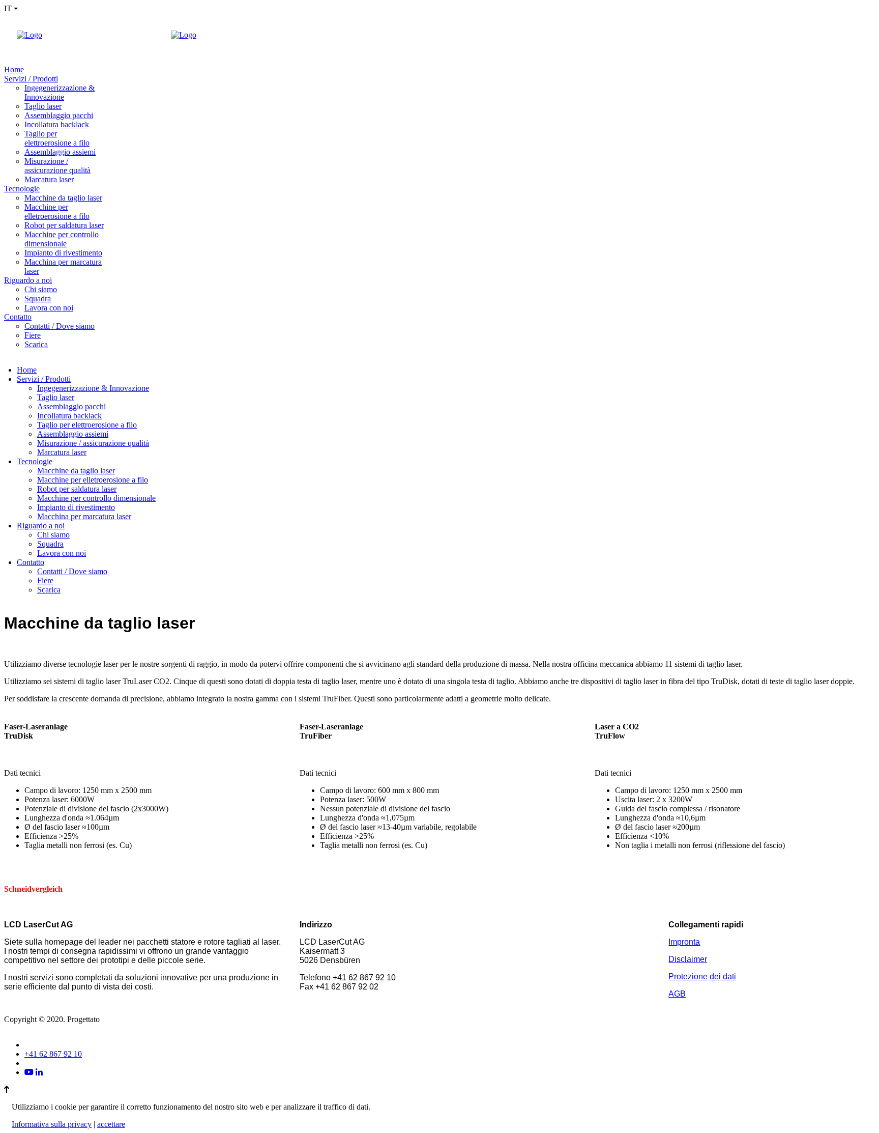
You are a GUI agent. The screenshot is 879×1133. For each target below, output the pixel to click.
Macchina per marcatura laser (84, 516)
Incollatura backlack (56, 124)
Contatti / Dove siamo (59, 326)
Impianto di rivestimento (63, 252)
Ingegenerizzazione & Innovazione (59, 92)
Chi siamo (40, 289)
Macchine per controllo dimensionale (61, 239)
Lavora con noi (48, 307)
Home (14, 69)
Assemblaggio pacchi (58, 115)
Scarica (36, 344)
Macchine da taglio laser (63, 197)
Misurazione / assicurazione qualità (57, 166)
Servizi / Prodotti (31, 78)
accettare (111, 1124)
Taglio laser (43, 106)
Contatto (18, 317)
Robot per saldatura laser (64, 225)
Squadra (37, 298)
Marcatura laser (49, 179)
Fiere (32, 335)
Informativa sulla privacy (52, 1124)
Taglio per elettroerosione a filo (57, 138)
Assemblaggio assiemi (60, 152)
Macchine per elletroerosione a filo (57, 211)
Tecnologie (22, 188)
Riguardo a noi (28, 280)
